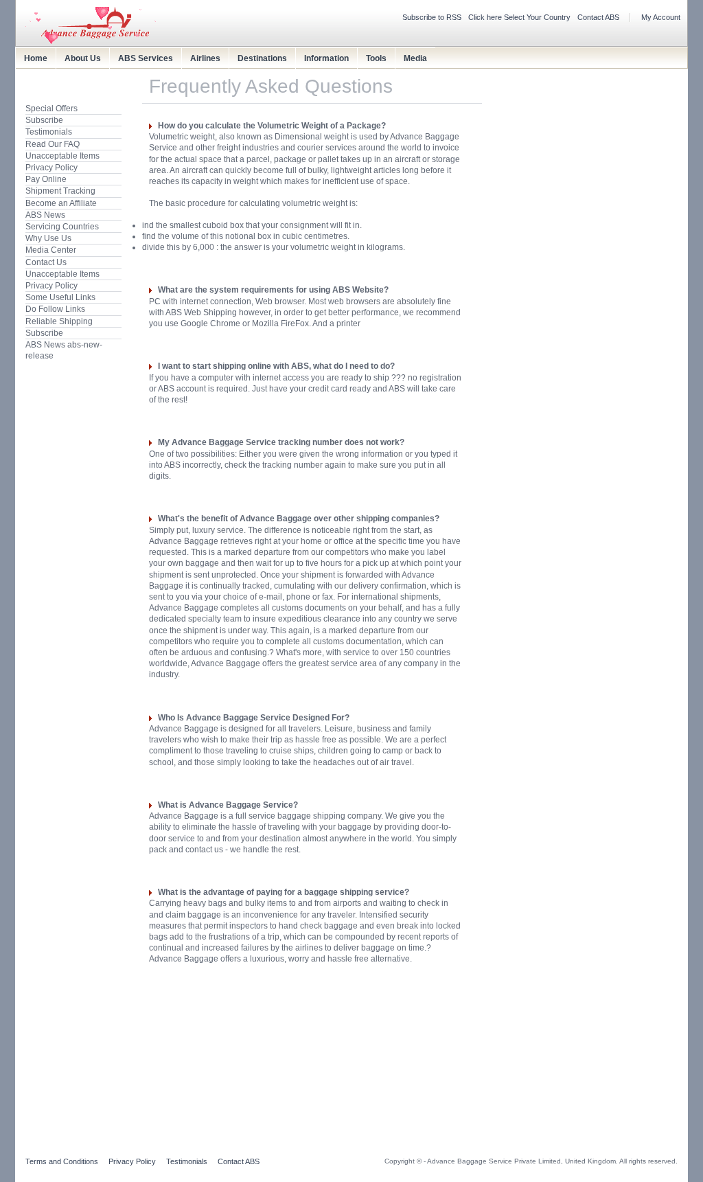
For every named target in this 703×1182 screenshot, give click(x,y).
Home (35, 58)
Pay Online (46, 179)
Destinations (262, 58)
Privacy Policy (51, 167)
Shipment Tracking (60, 191)
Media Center (50, 250)
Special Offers (51, 108)
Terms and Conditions (61, 1161)
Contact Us (46, 262)
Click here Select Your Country (519, 17)
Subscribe (44, 120)
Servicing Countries (62, 226)
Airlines (205, 58)
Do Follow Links (55, 309)
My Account (660, 17)
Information (326, 58)
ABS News (45, 215)
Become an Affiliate (61, 203)
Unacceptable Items (62, 156)
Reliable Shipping (59, 321)
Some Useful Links (60, 297)
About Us (83, 58)
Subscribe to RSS (431, 17)
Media (415, 58)
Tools (376, 58)
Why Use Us (48, 238)
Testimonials (48, 132)
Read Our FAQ (52, 144)
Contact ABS (598, 17)
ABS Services (145, 58)
